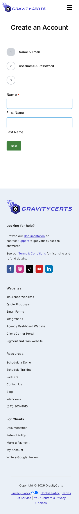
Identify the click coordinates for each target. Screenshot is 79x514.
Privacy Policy (21, 493)
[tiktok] (29, 269)
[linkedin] (49, 269)
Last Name (15, 132)
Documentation (34, 236)
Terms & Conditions (32, 253)
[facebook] (10, 269)
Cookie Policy (50, 493)
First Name (15, 113)
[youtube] (39, 269)
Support (23, 240)
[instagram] (20, 269)
